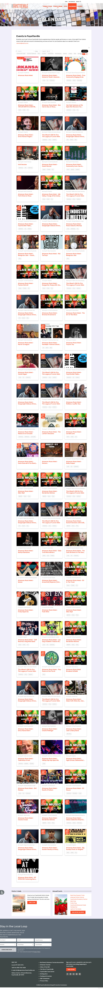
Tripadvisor (73, 974)
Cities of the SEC (45, 967)
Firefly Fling (73, 903)
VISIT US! (14, 962)
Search (78, 1)
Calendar (72, 6)
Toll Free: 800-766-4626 (19, 967)
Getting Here (44, 974)
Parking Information (46, 976)
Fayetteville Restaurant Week (78, 905)
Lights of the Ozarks (75, 909)
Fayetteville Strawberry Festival (78, 899)
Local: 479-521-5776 (17, 965)
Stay (65, 6)
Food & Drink (57, 6)
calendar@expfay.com (22, 43)
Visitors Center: (16, 973)
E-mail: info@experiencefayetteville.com (23, 970)
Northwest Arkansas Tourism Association (52, 962)
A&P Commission (44, 978)
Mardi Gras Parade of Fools (77, 895)
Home (66, 1)
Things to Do (47, 6)
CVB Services (72, 1)
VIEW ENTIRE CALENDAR (78, 912)
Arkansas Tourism (45, 964)
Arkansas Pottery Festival (77, 897)
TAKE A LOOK (32, 902)
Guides (79, 6)
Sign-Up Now (71, 969)
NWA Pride (73, 901)
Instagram (70, 974)
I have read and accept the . (29, 951)
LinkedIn (80, 974)
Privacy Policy (36, 951)
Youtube (76, 974)
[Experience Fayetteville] (20, 6)
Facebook (67, 974)
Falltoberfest (73, 907)
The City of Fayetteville (46, 969)
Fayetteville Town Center (47, 971)
